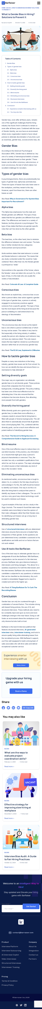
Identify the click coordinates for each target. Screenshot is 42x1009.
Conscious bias (15, 76)
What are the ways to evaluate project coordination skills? (16, 755)
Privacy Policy (8, 985)
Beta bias (13, 73)
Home (3, 8)
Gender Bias (11, 63)
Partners (33, 959)
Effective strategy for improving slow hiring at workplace (17, 807)
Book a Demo (21, 665)
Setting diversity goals (17, 86)
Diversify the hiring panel (18, 89)
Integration (34, 951)
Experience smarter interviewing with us (23, 109)
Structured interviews (17, 99)
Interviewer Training (10, 967)
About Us (33, 946)
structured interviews (16, 529)
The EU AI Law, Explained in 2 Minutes (25, 350)
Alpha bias (13, 70)
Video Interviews (9, 959)
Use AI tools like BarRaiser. (19, 102)
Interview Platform (10, 946)
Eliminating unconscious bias (20, 96)
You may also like (16, 112)
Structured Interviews (11, 963)
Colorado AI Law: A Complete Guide (24, 284)
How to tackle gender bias (16, 83)
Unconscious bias (16, 79)
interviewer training (22, 632)
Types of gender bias (14, 66)
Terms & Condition (9, 981)
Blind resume (15, 92)
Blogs (9, 8)
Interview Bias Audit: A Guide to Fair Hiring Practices (20, 858)
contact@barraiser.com (23, 932)
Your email (6, 904)
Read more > (9, 766)
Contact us (33, 955)
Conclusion (11, 105)
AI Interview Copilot (10, 955)
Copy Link (29, 708)
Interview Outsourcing (11, 951)
